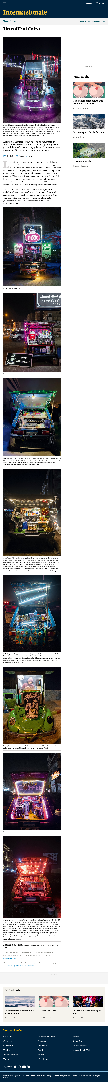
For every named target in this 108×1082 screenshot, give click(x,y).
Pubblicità (42, 1046)
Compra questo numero (16, 966)
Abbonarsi (88, 3)
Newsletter (43, 1059)
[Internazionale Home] (13, 1030)
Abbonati (31, 966)
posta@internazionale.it (13, 958)
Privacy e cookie (10, 1055)
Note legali (96, 1076)
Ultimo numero (80, 1046)
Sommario (8, 1046)
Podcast (76, 1037)
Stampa (21, 156)
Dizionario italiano (46, 1037)
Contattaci (8, 1041)
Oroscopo (42, 1041)
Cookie (5, 1077)
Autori (41, 1055)
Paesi (40, 1050)
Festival (7, 1050)
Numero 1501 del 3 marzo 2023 (92, 21)
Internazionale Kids (81, 1050)
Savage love (78, 1041)
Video (6, 1059)
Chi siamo (8, 1037)
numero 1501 (31, 963)
